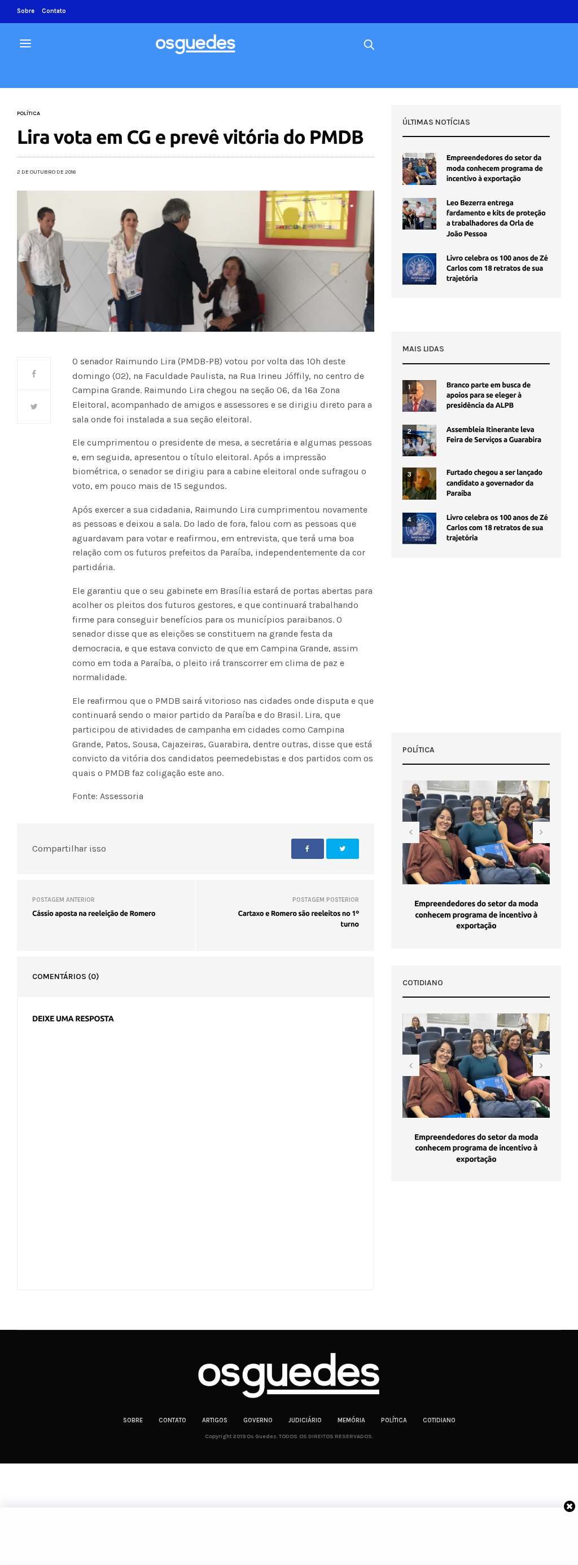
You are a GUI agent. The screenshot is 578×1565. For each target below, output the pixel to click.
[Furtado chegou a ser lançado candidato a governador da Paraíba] (419, 483)
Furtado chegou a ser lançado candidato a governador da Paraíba (494, 483)
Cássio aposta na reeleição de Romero (93, 914)
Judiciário (305, 1420)
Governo (258, 1420)
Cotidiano (439, 1420)
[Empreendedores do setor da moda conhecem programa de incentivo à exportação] (419, 168)
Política (28, 113)
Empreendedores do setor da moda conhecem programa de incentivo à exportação (494, 168)
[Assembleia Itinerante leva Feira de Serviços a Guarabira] (419, 440)
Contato (54, 11)
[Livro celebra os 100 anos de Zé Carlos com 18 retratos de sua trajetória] (419, 269)
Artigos (214, 1420)
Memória (351, 1420)
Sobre (25, 11)
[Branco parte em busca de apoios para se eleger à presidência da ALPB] (419, 396)
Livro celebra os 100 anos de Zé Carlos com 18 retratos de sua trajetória (497, 268)
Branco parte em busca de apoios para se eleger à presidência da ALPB (488, 395)
